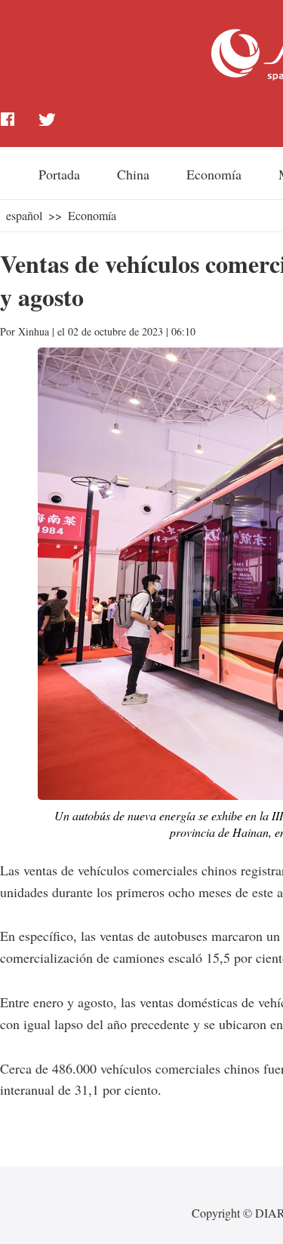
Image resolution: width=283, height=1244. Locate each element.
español (24, 215)
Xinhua (33, 331)
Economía (213, 174)
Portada (59, 174)
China (133, 174)
